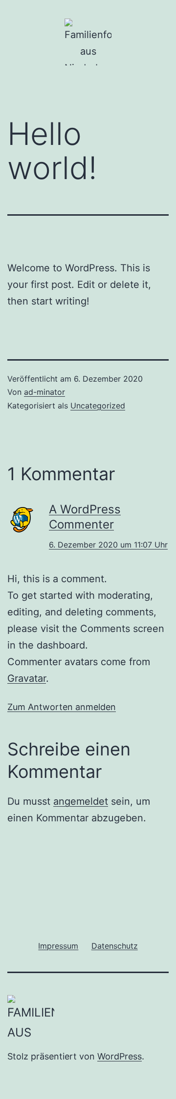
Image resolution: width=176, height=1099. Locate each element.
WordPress (119, 1056)
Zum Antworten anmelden (61, 707)
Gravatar (26, 678)
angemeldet (80, 801)
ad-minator (44, 392)
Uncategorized (97, 405)
